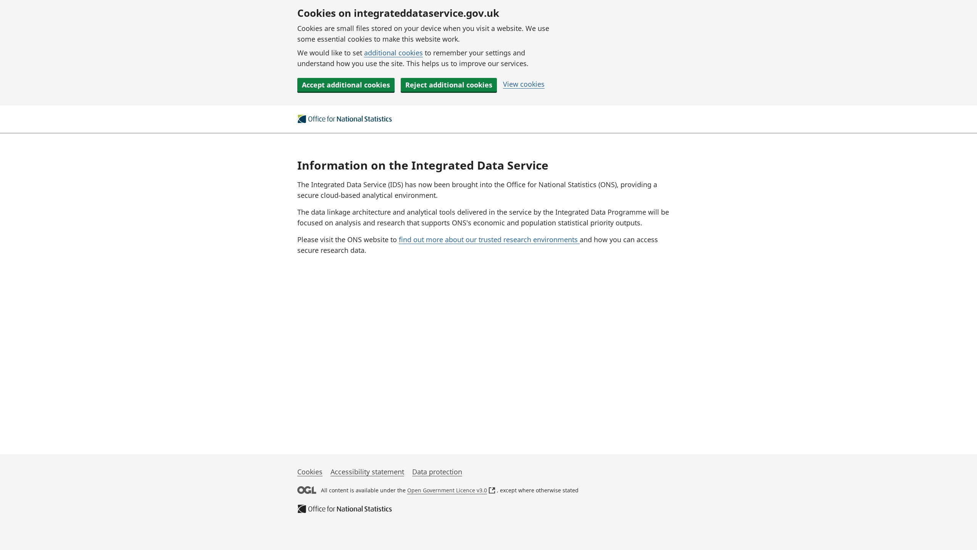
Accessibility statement (367, 471)
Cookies (309, 471)
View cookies (524, 84)
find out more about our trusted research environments (489, 239)
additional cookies (393, 52)
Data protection (437, 471)
